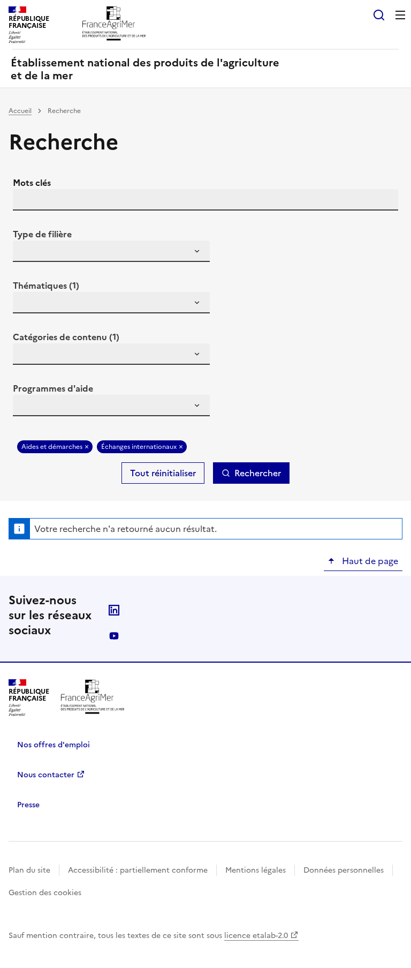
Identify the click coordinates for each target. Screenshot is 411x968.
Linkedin (114, 610)
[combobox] (111, 251)
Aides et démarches (51, 447)
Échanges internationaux (139, 447)
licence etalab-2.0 (256, 935)
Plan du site (29, 870)
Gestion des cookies (45, 892)
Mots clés (32, 182)
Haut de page (369, 560)
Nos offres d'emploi (53, 745)
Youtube (114, 636)
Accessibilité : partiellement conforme (138, 870)
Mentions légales (255, 870)
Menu (400, 15)
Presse (28, 805)
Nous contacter (45, 775)
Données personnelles (343, 870)
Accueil (20, 111)
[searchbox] (27, 253)
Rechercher (257, 473)
